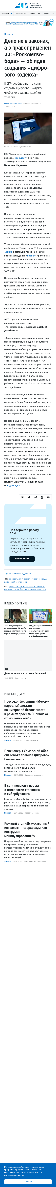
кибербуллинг (16, 579)
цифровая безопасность (15, 582)
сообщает (20, 157)
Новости (8, 34)
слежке (8, 251)
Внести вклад (22, 558)
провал (31, 255)
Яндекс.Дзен (13, 485)
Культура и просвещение (35, 861)
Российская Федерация (20, 573)
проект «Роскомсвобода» (36, 579)
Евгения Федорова (13, 103)
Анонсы (7, 740)
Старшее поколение (34, 775)
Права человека (31, 103)
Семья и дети (20, 678)
